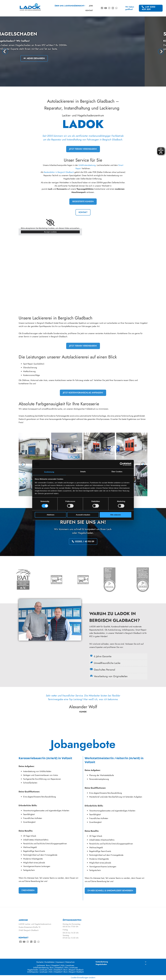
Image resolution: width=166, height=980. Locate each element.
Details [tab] (83, 472)
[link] (70, 5)
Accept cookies (50, 232)
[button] (151, 8)
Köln (62, 965)
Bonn (48, 965)
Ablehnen (50, 515)
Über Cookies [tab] (116, 472)
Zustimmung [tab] (49, 472)
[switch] (70, 506)
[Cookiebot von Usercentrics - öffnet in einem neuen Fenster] (121, 464)
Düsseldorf (55, 965)
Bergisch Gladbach (76, 969)
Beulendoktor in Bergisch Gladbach (59, 172)
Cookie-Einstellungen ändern (83, 977)
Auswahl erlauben (83, 515)
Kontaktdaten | (50, 962)
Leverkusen (70, 965)
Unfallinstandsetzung (87, 165)
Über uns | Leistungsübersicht (69, 6)
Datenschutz (70, 962)
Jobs (91, 6)
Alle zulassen (115, 515)
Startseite (39, 962)
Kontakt (89, 10)
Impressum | (60, 962)
